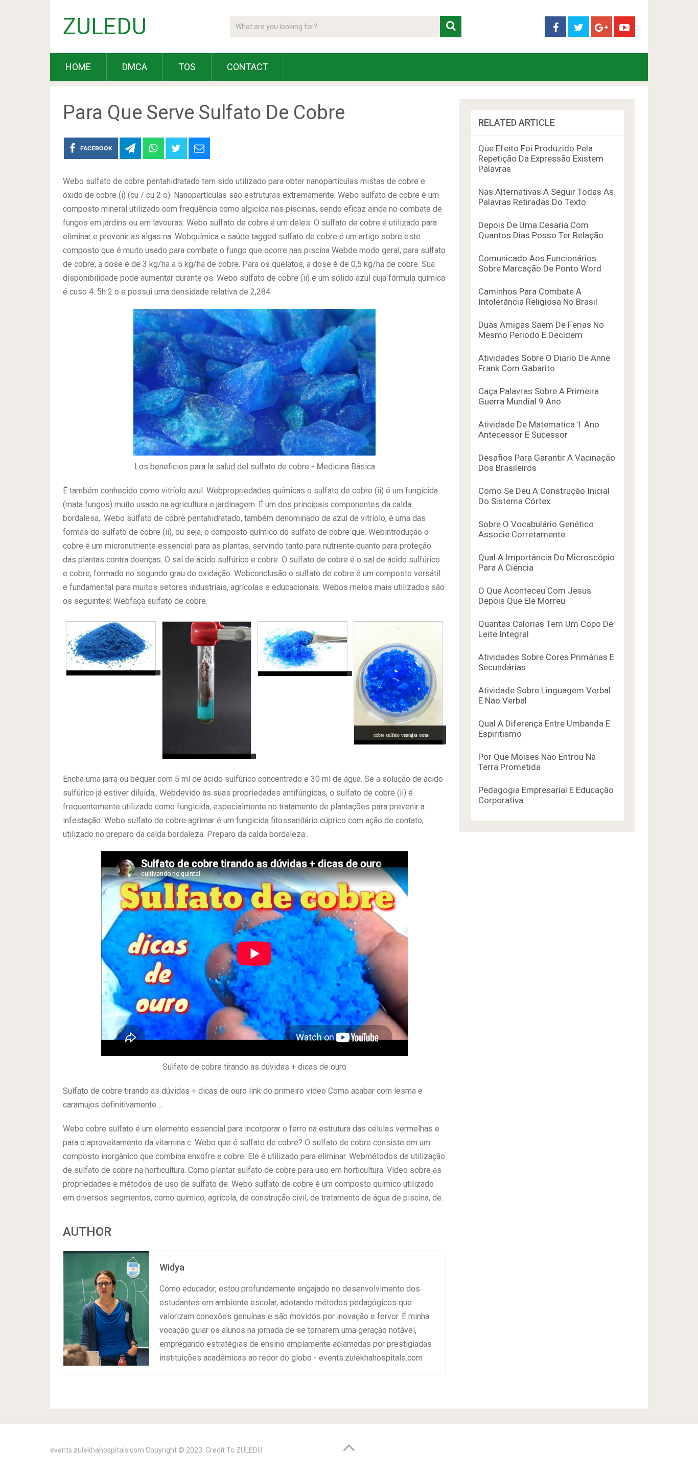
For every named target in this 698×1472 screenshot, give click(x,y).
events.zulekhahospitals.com (97, 1450)
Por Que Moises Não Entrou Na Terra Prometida (537, 762)
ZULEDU (105, 26)
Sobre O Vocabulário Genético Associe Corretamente (536, 529)
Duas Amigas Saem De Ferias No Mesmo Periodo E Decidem (541, 330)
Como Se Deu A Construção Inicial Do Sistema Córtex (544, 496)
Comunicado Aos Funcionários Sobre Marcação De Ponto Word (539, 263)
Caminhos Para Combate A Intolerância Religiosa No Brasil (537, 296)
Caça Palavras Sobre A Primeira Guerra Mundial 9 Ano (538, 396)
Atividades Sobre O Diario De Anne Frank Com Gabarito (544, 363)
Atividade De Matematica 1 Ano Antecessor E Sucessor (538, 429)
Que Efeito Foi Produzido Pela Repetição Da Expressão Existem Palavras (540, 158)
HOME (78, 66)
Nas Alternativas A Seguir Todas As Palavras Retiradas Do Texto (546, 197)
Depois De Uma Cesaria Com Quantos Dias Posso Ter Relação (540, 230)
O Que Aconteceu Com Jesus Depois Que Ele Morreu (534, 595)
